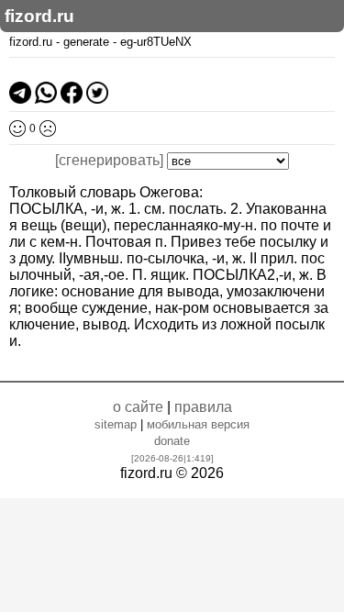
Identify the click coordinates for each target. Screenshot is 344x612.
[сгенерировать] (109, 160)
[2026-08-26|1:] (172, 458)
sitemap (115, 424)
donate (172, 441)
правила (203, 407)
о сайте (138, 407)
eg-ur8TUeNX (156, 42)
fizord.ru (39, 16)
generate (86, 42)
